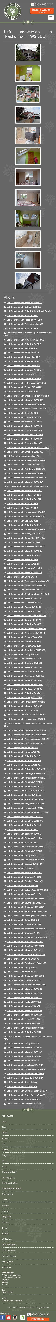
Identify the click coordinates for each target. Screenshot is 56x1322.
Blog (3, 1144)
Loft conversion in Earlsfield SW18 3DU (25, 881)
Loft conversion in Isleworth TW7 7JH (24, 572)
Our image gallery (8, 1177)
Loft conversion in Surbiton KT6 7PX (24, 620)
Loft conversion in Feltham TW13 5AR (24, 495)
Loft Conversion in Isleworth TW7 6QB (24, 551)
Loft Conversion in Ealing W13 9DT (23, 352)
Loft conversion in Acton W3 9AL (22, 971)
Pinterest (5, 1222)
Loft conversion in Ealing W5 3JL (22, 967)
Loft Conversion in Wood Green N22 (23, 365)
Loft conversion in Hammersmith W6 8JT (26, 808)
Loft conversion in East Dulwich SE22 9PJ (26, 628)
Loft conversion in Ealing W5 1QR (22, 654)
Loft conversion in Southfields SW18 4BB (26, 984)
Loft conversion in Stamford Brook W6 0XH (27, 937)
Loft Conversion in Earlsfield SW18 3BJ (25, 451)
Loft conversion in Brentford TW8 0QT (24, 872)
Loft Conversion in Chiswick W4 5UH (24, 1103)
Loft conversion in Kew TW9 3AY (22, 1086)
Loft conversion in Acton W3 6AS (22, 503)
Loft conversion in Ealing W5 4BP (22, 576)
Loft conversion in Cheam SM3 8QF (23, 357)
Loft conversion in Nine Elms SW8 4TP (25, 1065)
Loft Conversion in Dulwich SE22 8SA (24, 306)
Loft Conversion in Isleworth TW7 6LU (24, 302)
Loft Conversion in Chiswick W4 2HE (24, 525)
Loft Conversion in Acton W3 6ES (22, 328)
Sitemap (5, 1150)
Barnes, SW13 (7, 1261)
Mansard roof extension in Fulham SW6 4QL (27, 486)
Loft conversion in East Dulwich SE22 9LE (26, 477)
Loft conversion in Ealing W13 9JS (23, 958)
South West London (9, 1244)
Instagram (5, 1211)
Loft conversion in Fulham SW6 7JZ (23, 752)
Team (4, 1127)
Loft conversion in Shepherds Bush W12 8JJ (27, 812)
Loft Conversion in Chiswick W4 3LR (24, 1032)
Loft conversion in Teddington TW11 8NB (26, 773)
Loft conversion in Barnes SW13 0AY (24, 795)
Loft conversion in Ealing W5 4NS (22, 885)
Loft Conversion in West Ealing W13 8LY (25, 516)
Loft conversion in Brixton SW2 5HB (23, 1023)
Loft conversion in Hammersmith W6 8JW (26, 1069)
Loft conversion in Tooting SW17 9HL (24, 611)
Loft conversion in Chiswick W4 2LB (24, 1056)
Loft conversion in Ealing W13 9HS (23, 1043)
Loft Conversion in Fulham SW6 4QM (24, 645)
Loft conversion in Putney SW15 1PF (24, 533)
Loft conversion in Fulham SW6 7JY (23, 464)
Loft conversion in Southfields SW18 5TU (26, 902)
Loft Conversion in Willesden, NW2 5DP (25, 324)
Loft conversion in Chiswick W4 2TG (24, 876)
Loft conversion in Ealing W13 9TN (23, 1060)
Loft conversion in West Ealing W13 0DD (25, 790)
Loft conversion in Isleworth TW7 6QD (24, 989)
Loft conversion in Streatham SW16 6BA (25, 1073)
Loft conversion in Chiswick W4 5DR (24, 658)
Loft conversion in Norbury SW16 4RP (24, 864)
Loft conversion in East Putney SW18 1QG (26, 730)
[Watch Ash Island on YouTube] (8, 1317)
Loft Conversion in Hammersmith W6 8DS (26, 460)
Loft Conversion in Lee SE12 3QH (22, 520)
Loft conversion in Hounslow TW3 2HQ (25, 941)
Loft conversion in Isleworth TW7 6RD (24, 706)
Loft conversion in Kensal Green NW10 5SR (27, 911)
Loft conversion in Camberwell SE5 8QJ (25, 589)
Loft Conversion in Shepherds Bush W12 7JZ (28, 361)
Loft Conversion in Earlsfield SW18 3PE (25, 820)
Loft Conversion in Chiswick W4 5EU (24, 499)
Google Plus (6, 1216)
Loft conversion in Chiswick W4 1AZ (24, 624)
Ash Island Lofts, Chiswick (11, 1188)
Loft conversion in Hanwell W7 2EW (23, 1019)
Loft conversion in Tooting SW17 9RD (24, 568)
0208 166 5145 (7, 1292)
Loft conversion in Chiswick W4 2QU (24, 555)
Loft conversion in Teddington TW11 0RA (26, 469)
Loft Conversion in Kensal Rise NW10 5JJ (26, 538)
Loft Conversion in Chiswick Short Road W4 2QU (29, 311)
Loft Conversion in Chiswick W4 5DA (24, 417)
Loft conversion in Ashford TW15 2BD (24, 688)
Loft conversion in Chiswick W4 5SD (24, 924)
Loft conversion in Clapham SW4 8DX (24, 602)
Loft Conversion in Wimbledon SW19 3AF (26, 339)
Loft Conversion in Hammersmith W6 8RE (26, 473)
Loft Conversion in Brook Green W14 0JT (26, 1095)
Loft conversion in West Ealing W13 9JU (25, 671)
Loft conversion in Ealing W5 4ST (22, 747)
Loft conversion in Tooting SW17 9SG (24, 697)
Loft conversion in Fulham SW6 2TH (23, 563)
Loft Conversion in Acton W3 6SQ (22, 315)
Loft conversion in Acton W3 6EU (22, 507)
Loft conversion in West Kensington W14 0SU (28, 581)
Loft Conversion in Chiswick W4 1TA (24, 693)
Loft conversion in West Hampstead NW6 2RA (28, 739)
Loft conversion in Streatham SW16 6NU (25, 846)
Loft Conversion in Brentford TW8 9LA (24, 430)
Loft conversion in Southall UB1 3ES (24, 760)
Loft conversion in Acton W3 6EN (22, 413)
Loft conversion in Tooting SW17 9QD (24, 851)
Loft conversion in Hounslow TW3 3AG (25, 816)
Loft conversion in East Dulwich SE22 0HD (26, 928)
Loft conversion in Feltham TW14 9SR (24, 421)
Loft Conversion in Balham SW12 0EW (24, 637)
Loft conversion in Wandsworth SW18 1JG (26, 585)
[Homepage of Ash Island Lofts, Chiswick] (10, 11)
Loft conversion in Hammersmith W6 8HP (26, 529)
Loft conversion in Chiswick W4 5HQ (24, 825)
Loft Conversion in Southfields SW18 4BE (26, 650)
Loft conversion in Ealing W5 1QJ (22, 855)
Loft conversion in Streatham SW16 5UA (25, 898)
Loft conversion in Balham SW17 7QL (24, 764)
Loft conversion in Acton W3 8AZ (22, 829)
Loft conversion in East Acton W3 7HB (25, 684)
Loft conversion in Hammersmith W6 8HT (26, 1027)
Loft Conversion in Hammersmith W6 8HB (26, 512)
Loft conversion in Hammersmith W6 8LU (26, 719)
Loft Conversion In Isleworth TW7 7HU (24, 598)
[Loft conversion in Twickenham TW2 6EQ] (28, 52)
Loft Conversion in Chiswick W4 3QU (24, 370)
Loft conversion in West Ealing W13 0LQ (25, 676)
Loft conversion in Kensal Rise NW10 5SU (26, 734)
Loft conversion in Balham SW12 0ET (24, 786)
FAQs (4, 1166)
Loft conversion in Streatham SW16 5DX (25, 945)
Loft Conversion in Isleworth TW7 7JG (24, 426)
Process (5, 1138)
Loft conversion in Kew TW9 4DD (22, 391)
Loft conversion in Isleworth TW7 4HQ (24, 680)
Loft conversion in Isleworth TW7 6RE (24, 1010)
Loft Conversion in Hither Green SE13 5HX (26, 382)
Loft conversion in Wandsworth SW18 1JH (26, 615)
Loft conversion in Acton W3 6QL (22, 1082)
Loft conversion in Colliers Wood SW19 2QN (27, 889)
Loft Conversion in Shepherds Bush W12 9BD (28, 447)
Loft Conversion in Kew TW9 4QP (22, 348)
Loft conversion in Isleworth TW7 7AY (24, 1014)
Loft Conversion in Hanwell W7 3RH (23, 542)
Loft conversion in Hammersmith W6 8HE (26, 777)
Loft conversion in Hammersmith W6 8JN (26, 404)
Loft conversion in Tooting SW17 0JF (24, 1001)
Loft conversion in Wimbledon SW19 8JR (26, 632)
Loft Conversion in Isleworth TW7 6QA (24, 438)
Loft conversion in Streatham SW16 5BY (25, 907)
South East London (9, 1250)
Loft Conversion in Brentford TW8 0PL (24, 490)
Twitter (4, 1228)
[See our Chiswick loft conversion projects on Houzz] (22, 1317)
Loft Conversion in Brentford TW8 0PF (24, 443)
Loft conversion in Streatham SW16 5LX (25, 546)
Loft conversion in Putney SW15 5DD (24, 607)
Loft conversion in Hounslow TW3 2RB (25, 434)
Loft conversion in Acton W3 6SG (22, 710)
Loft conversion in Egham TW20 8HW (24, 387)
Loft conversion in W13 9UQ (20, 868)
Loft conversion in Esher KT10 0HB (23, 920)
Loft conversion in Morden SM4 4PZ (23, 1006)
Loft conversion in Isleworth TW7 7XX (24, 993)
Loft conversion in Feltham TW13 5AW (24, 1047)
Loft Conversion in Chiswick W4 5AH (24, 378)
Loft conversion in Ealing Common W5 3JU (27, 1090)
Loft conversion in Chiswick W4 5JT (23, 756)
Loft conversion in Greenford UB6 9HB (25, 1077)
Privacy (4, 1161)
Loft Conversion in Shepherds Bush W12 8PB (28, 395)
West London (7, 1239)
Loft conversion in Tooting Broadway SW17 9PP (29, 915)
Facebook (5, 1199)
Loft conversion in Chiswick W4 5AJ (24, 933)
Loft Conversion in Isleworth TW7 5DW (25, 400)
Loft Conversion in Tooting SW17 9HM (24, 782)
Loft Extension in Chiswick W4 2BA (23, 456)
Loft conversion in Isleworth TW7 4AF (24, 1052)
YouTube (5, 1205)
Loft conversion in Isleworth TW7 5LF (24, 833)
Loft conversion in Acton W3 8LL (22, 842)
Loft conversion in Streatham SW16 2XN (25, 976)
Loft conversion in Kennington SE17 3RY (26, 954)
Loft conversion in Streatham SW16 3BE (25, 799)
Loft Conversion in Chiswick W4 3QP (24, 344)
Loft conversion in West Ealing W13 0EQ (25, 743)
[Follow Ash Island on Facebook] (2, 1317)
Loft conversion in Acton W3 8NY (22, 559)
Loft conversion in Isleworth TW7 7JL (24, 950)
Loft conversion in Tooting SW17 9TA (24, 894)
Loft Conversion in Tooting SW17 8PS (24, 838)
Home (4, 1121)
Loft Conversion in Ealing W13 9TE (23, 374)
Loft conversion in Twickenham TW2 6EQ (26, 769)
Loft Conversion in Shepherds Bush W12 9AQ (28, 594)
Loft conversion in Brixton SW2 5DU (23, 1099)
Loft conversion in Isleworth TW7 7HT (24, 667)
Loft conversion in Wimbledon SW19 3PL (26, 714)
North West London (9, 1256)
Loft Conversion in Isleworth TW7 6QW (25, 482)
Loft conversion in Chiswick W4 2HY (24, 980)
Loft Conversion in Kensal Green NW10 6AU (27, 408)
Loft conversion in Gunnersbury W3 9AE (25, 859)
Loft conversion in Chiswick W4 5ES (24, 641)
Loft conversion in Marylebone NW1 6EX (25, 803)
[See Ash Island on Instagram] (15, 1317)
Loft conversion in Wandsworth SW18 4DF (26, 963)
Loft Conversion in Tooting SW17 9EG (24, 319)
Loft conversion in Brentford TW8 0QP (24, 663)
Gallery (4, 1132)
